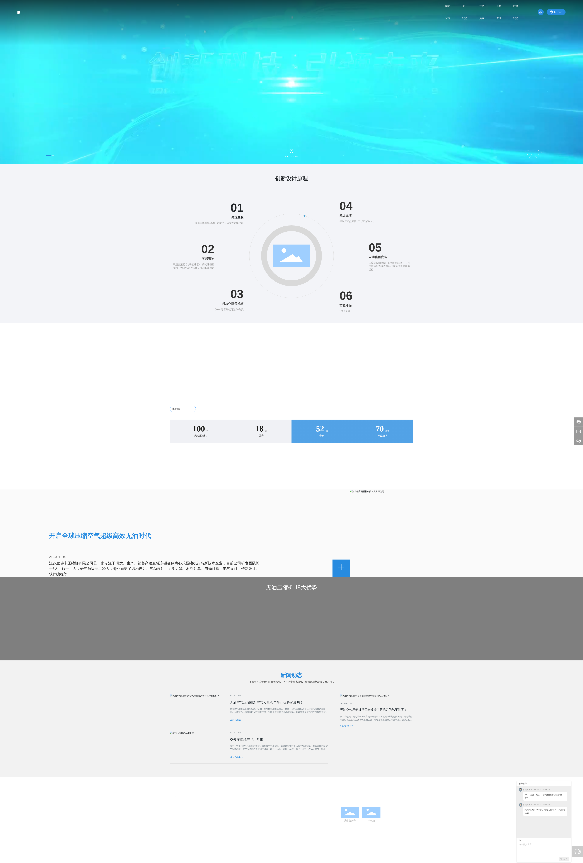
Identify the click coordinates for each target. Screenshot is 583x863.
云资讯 (262, 852)
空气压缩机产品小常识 (246, 740)
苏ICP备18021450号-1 (290, 852)
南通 (237, 852)
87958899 (193, 826)
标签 (243, 852)
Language (558, 12)
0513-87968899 (178, 826)
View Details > (346, 726)
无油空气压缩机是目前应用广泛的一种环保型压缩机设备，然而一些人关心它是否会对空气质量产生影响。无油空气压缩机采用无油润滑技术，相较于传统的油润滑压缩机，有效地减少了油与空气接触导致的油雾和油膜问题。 (279, 712)
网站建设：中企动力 (224, 852)
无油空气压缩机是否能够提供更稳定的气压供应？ (373, 709)
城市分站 (252, 852)
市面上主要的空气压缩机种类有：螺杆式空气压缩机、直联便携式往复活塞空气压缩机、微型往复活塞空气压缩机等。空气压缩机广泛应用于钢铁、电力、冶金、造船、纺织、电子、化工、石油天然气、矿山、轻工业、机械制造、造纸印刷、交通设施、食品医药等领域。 (279, 749)
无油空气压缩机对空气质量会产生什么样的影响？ (266, 702)
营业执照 (408, 852)
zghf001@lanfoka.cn (234, 826)
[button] (48, 155)
